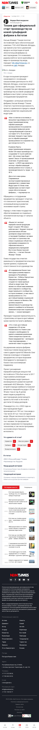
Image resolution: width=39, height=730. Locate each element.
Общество (7, 16)
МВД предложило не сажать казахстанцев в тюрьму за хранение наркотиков (18, 528)
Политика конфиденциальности (19, 701)
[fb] (15, 579)
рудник (19, 461)
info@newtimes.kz (7, 689)
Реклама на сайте (19, 709)
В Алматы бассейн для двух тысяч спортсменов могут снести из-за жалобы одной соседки (17, 510)
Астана (4, 620)
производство (10, 461)
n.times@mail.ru (7, 682)
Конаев (22, 648)
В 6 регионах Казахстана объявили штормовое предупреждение (19, 470)
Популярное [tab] (28, 487)
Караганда (23, 629)
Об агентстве (19, 707)
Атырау (4, 629)
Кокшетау (5, 633)
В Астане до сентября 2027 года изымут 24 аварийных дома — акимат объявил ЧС (17, 536)
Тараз (4, 642)
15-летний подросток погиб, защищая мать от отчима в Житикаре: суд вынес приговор (18, 553)
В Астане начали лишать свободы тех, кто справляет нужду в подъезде (18, 493)
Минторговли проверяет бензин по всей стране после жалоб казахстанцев (18, 501)
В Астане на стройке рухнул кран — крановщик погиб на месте (17, 520)
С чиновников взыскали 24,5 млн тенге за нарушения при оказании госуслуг (17, 545)
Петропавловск (7, 639)
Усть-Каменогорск (8, 648)
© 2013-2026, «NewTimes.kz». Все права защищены (19, 699)
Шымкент (5, 623)
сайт (16, 65)
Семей (22, 623)
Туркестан (23, 642)
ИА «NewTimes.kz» (19, 63)
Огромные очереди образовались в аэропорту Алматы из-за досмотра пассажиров (19, 478)
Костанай (23, 633)
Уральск (5, 645)
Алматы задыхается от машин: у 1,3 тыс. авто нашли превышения (18, 561)
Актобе (22, 626)
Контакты (19, 712)
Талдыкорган (24, 639)
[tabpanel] (19, 527)
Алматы (22, 620)
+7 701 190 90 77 (7, 692)
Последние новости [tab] (10, 487)
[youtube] (24, 579)
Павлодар (23, 636)
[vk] (11, 579)
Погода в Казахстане (9, 656)
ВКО (6, 459)
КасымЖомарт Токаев (18, 459)
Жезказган (23, 645)
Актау (4, 626)
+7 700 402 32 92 (7, 676)
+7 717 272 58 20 (7, 673)
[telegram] (28, 579)
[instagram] (19, 579)
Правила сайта (19, 704)
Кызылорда (6, 636)
